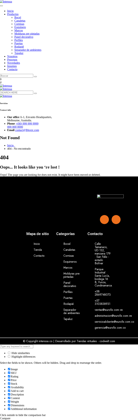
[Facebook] (104, 219)
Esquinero (20, 27)
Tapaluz (18, 53)
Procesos (12, 59)
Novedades (13, 62)
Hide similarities (20, 353)
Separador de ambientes (27, 49)
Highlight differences (23, 356)
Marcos (18, 30)
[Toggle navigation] (1, 5)
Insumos (12, 66)
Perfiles (18, 40)
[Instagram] (116, 219)
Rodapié (19, 46)
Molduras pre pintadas (27, 33)
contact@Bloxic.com (27, 130)
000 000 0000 (15, 126)
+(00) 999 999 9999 (27, 123)
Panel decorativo (23, 36)
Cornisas (19, 23)
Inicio (10, 10)
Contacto (12, 69)
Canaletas (19, 20)
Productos (13, 14)
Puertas (18, 43)
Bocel (17, 17)
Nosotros (12, 56)
